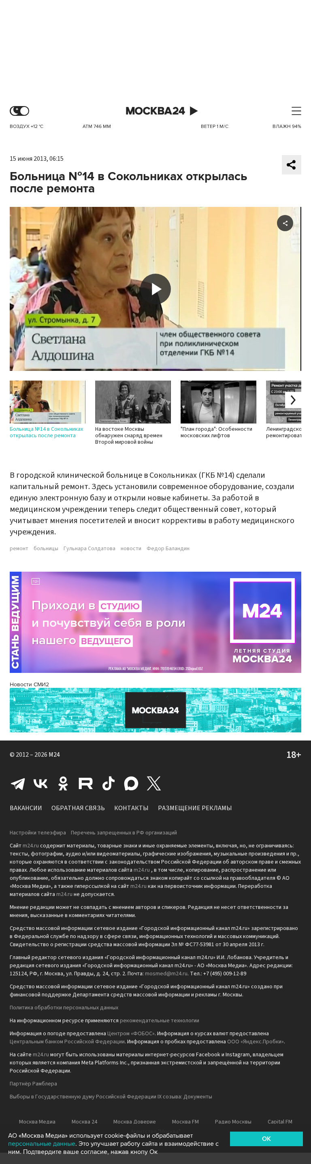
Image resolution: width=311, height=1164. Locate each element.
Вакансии (26, 808)
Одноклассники (63, 783)
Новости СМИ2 (29, 684)
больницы (46, 548)
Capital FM (280, 1122)
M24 (54, 754)
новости (131, 548)
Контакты (131, 808)
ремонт (19, 548)
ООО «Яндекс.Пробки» (255, 1042)
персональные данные (41, 1144)
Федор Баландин (168, 548)
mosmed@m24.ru (166, 974)
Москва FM (185, 1122)
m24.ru (31, 846)
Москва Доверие (134, 1122)
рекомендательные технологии (159, 1021)
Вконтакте (40, 783)
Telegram (18, 783)
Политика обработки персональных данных (64, 1008)
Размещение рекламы (195, 808)
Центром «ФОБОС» (131, 1034)
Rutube (86, 783)
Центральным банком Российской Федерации (67, 1042)
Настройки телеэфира (38, 833)
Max (131, 783)
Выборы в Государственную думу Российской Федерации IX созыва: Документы (111, 1097)
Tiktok (108, 783)
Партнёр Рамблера (33, 1084)
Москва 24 (155, 111)
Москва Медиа (37, 1122)
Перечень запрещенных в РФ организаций (124, 833)
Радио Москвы (233, 1122)
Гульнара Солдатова (89, 548)
